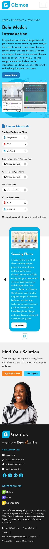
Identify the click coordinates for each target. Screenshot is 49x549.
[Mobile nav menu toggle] (43, 5)
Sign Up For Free (12, 373)
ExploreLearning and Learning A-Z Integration (20, 536)
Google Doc (12, 137)
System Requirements (24, 540)
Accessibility (7, 540)
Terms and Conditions (10, 528)
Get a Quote (32, 373)
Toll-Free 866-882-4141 (14, 459)
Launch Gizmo (11, 75)
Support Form (9, 455)
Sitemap (5, 532)
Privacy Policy (28, 528)
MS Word (11, 151)
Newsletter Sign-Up (13, 468)
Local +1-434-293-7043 (14, 464)
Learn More (20, 325)
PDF (9, 144)
